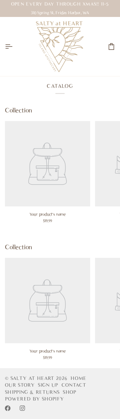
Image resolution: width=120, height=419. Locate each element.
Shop (69, 392)
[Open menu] (14, 46)
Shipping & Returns (32, 392)
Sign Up (48, 385)
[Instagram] (22, 408)
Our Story (20, 385)
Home (78, 378)
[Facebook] (7, 408)
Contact (74, 385)
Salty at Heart (33, 378)
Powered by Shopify (34, 399)
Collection (18, 110)
